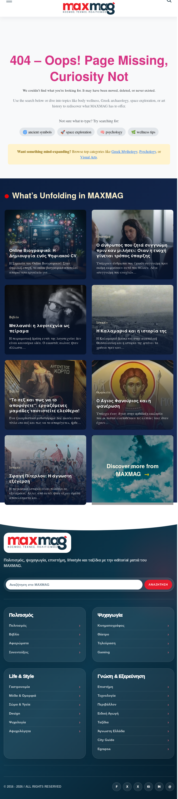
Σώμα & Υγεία (19, 704)
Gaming (104, 652)
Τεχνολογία (107, 695)
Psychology (147, 151)
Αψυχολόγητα (20, 731)
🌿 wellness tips (143, 131)
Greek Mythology (124, 151)
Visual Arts (88, 157)
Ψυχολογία (17, 722)
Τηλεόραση (107, 643)
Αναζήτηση (158, 584)
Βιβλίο (14, 634)
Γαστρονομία (19, 687)
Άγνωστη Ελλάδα (111, 731)
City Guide (106, 740)
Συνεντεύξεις (19, 652)
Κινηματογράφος (111, 625)
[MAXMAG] (89, 8)
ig (148, 786)
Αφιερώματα (19, 643)
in (159, 786)
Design (14, 713)
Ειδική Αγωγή (108, 713)
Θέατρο (103, 634)
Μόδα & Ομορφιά (22, 695)
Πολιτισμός (18, 625)
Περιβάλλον (107, 704)
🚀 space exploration (75, 131)
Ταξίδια (103, 722)
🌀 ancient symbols (37, 131)
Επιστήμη (105, 687)
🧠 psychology (111, 131)
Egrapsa (104, 749)
